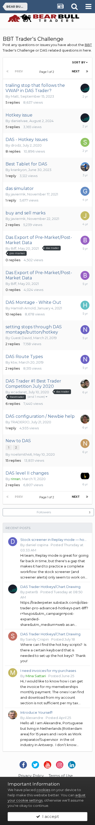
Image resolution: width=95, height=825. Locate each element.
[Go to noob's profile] (84, 329)
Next (76, 71)
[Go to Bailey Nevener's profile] (84, 383)
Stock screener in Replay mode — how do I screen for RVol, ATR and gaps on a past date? (54, 539)
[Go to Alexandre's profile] (12, 714)
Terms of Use (61, 775)
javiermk (18, 194)
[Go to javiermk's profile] (84, 215)
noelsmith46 (21, 454)
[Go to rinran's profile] (84, 475)
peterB (32, 592)
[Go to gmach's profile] (84, 191)
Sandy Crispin (37, 639)
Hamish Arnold (23, 308)
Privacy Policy (31, 775)
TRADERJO (20, 422)
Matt (15, 96)
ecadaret (19, 392)
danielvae (19, 121)
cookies (43, 790)
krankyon (19, 170)
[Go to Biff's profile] (84, 240)
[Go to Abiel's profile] (84, 419)
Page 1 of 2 (47, 72)
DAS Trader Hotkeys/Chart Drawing (50, 587)
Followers (44, 512)
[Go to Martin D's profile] (84, 166)
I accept (49, 816)
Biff (13, 248)
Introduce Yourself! (36, 712)
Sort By (79, 62)
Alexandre (34, 718)
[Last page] (87, 71)
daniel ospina (37, 545)
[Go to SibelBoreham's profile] (84, 142)
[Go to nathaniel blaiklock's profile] (84, 443)
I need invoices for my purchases (48, 670)
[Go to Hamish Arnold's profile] (84, 305)
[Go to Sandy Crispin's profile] (12, 636)
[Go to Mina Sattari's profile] (12, 672)
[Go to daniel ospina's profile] (12, 541)
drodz (16, 145)
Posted (63, 639)
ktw (14, 362)
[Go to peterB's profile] (84, 88)
